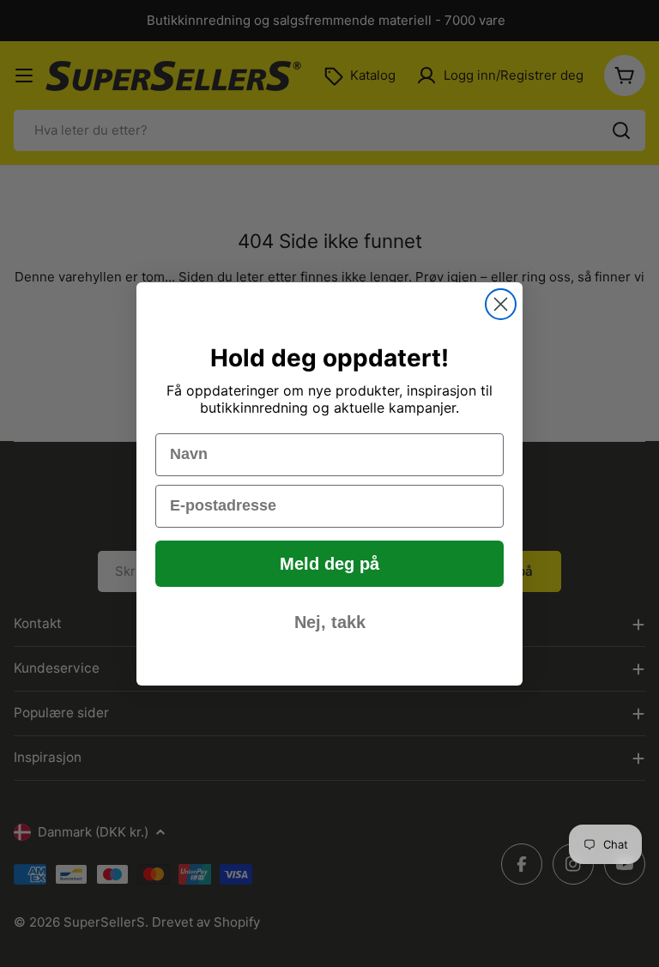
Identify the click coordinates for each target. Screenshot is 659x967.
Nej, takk (330, 622)
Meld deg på (329, 563)
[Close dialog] (501, 304)
